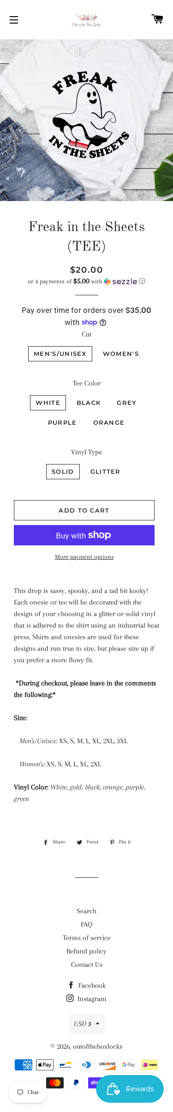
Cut (86, 334)
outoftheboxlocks (97, 1046)
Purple (62, 422)
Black (89, 402)
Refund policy (86, 951)
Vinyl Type (86, 452)
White (48, 402)
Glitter (105, 471)
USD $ (82, 1024)
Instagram (91, 999)
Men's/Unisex (60, 353)
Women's (121, 353)
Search (86, 911)
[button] (86, 281)
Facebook (91, 985)
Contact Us (86, 964)
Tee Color (87, 383)
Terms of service (87, 938)
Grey (127, 402)
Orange (109, 422)
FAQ (86, 924)
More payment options (84, 556)
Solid (63, 471)
